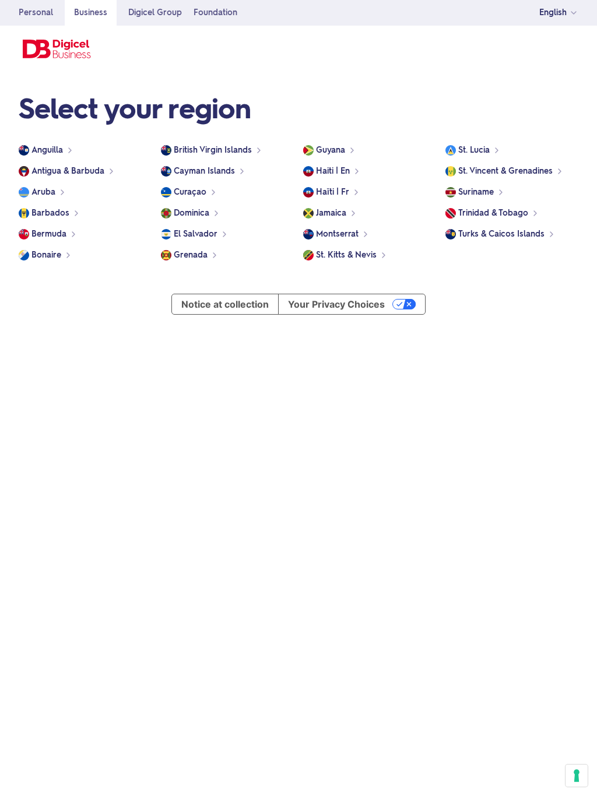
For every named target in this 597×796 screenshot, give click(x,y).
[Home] (57, 49)
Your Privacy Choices (336, 304)
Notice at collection (225, 304)
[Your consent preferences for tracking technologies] (577, 776)
